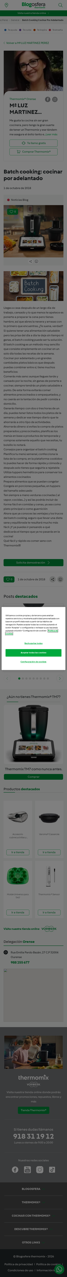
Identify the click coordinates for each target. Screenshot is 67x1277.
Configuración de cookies (33, 662)
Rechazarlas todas (33, 643)
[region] (33, 638)
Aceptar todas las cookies (33, 653)
